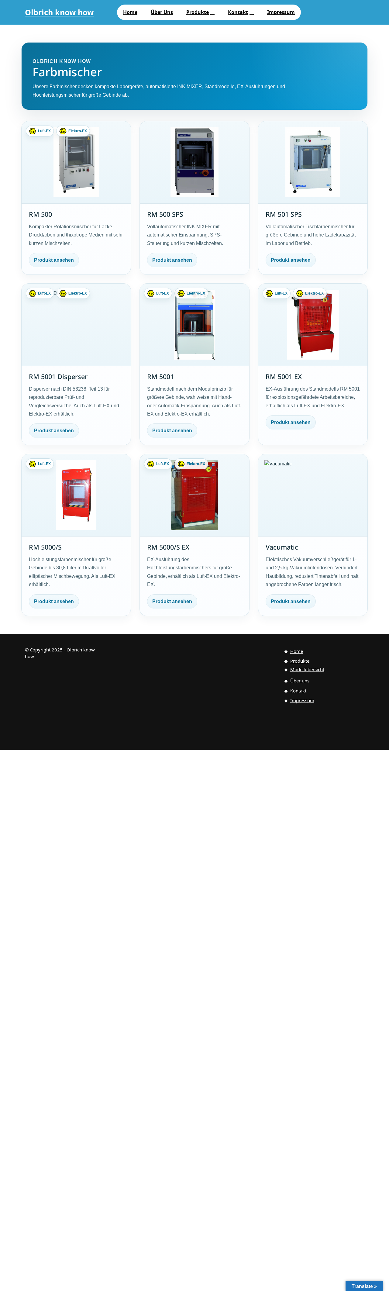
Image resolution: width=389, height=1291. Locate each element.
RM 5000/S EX (168, 547)
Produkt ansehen (54, 260)
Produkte (197, 12)
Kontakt (238, 12)
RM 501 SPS (284, 214)
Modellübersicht (307, 669)
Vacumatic (282, 547)
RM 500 (40, 214)
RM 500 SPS (165, 214)
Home (130, 12)
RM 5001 (160, 376)
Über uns (162, 12)
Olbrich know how (59, 12)
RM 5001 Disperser (58, 376)
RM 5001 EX (284, 376)
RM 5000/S (45, 547)
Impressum (281, 12)
